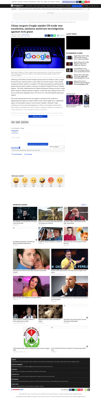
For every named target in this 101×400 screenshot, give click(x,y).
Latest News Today (27, 361)
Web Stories (52, 376)
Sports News (15, 371)
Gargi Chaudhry (26, 34)
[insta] (88, 2)
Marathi (53, 1)
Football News (29, 371)
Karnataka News (49, 361)
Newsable (20, 1)
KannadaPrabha (32, 1)
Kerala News (57, 361)
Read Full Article (38, 116)
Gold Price (32, 381)
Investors (80, 394)
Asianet (17, 390)
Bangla (45, 1)
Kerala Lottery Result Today (25, 9)
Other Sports (43, 371)
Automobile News (64, 381)
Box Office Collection (48, 366)
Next (89, 9)
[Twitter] (80, 2)
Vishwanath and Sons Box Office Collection (71, 9)
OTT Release (25, 366)
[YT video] (86, 2)
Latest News (29, 5)
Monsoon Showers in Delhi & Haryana (51, 9)
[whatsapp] (83, 2)
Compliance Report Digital (70, 394)
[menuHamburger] (94, 6)
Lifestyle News (15, 376)
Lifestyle (68, 5)
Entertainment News (16, 366)
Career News (45, 376)
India (34, 5)
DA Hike (38, 381)
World (38, 5)
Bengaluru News (75, 361)
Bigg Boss (31, 366)
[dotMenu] (90, 6)
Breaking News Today (17, 361)
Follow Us (62, 35)
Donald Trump (24, 122)
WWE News (36, 371)
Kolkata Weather (37, 9)
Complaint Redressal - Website (55, 394)
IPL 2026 (85, 5)
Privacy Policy (37, 394)
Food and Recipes (24, 376)
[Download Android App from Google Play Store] (86, 390)
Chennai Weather (30, 386)
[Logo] (17, 6)
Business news (15, 381)
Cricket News (22, 371)
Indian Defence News (66, 361)
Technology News (55, 381)
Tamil (42, 1)
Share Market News (24, 381)
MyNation (57, 1)
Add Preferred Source (67, 2)
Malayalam (14, 1)
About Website (22, 394)
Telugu (38, 1)
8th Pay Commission (45, 381)
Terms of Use (30, 394)
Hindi (49, 1)
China (13, 122)
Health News (32, 376)
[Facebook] (77, 2)
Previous (86, 9)
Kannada (25, 1)
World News (42, 361)
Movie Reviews (38, 366)
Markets (49, 5)
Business (43, 5)
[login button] (93, 6)
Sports (54, 5)
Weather (14, 386)
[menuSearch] (97, 6)
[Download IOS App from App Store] (88, 390)
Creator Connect (77, 6)
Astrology (38, 376)
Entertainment (61, 5)
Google (17, 122)
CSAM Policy (44, 394)
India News (35, 361)
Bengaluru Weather (39, 386)
